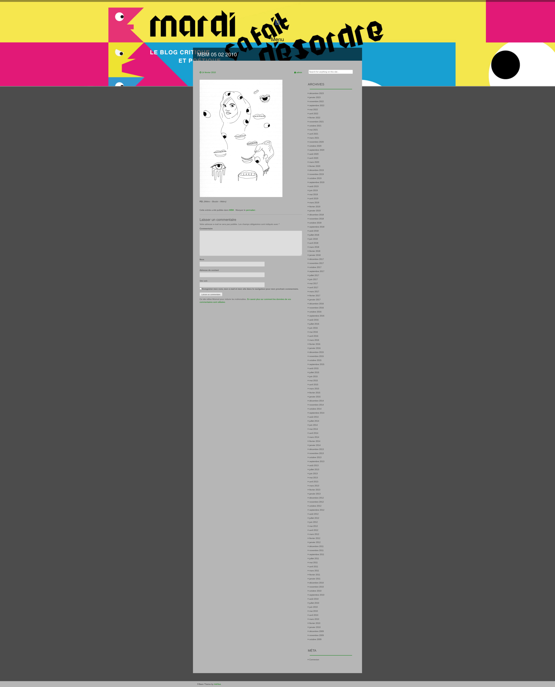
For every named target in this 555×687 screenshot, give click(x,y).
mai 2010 (313, 611)
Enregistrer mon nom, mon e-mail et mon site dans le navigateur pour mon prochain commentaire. (250, 289)
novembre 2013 (316, 453)
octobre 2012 (315, 506)
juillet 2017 (314, 275)
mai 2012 (313, 526)
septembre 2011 (316, 554)
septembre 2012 (316, 510)
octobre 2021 (315, 126)
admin (299, 72)
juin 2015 (313, 376)
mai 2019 (313, 194)
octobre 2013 (315, 457)
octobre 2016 (315, 312)
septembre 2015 (316, 364)
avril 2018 (313, 243)
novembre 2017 (316, 263)
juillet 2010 (314, 603)
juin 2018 (313, 239)
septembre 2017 (316, 271)
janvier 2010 (315, 627)
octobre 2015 (315, 360)
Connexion (314, 659)
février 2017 (314, 295)
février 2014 (314, 441)
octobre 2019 (315, 178)
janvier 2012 (315, 542)
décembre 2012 (316, 498)
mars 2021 (314, 138)
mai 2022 (313, 109)
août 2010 (314, 599)
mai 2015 (313, 380)
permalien (251, 210)
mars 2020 (314, 162)
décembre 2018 (316, 214)
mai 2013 (313, 477)
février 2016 (314, 344)
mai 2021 (313, 130)
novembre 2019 (316, 174)
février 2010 (314, 623)
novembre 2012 (316, 502)
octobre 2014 (315, 409)
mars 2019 (314, 202)
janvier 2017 (315, 299)
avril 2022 (313, 113)
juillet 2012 (314, 518)
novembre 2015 (316, 356)
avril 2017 (313, 287)
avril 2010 (313, 615)
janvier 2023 (315, 97)
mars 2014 (314, 437)
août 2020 (314, 154)
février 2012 (314, 538)
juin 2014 (313, 425)
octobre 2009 (315, 639)
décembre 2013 (316, 449)
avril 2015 (313, 384)
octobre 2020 (315, 146)
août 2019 (314, 186)
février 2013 (314, 490)
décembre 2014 (316, 401)
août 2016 (314, 320)
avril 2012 (313, 530)
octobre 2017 (315, 267)
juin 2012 (313, 522)
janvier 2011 (314, 579)
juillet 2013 (314, 469)
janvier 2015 (315, 397)
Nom (202, 259)
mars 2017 (314, 291)
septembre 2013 (316, 461)
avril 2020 (313, 158)
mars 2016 (314, 340)
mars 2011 (314, 570)
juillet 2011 (314, 558)
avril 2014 (313, 433)
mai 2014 (313, 429)
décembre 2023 (316, 93)
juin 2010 (313, 607)
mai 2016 (313, 332)
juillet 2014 (314, 421)
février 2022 (314, 117)
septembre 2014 (316, 413)
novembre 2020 (316, 142)
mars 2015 (314, 388)
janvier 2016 (315, 348)
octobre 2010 (315, 591)
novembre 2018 (316, 219)
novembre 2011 (316, 550)
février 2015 (314, 392)
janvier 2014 (315, 445)
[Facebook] (277, 22)
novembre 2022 (316, 101)
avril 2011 (313, 566)
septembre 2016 (316, 316)
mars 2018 (314, 247)
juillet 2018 (314, 235)
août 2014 (314, 417)
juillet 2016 (314, 324)
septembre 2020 (316, 150)
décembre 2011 (316, 546)
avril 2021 (313, 134)
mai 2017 (313, 283)
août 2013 (314, 465)
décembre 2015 (316, 352)
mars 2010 (314, 619)
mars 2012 (314, 534)
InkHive (217, 684)
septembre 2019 (316, 182)
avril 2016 (313, 336)
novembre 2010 (316, 587)
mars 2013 (314, 485)
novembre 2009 (316, 635)
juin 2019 (313, 190)
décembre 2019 (316, 170)
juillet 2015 (314, 372)
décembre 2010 (316, 583)
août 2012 (314, 514)
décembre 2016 (316, 303)
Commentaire (206, 228)
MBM (231, 210)
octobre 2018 (315, 223)
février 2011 (314, 574)
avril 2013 (313, 481)
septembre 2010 (316, 595)
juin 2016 (313, 328)
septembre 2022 (316, 105)
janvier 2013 (315, 494)
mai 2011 (313, 562)
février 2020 (314, 166)
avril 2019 (313, 198)
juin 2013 (313, 473)
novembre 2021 (316, 121)
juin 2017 (313, 279)
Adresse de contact (209, 270)
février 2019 (314, 206)
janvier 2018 (315, 255)
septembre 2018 (316, 227)
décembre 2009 (316, 631)
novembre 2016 (316, 308)
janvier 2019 (315, 210)
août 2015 (314, 368)
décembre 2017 (316, 259)
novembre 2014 (316, 405)
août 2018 (314, 231)
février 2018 (314, 251)
